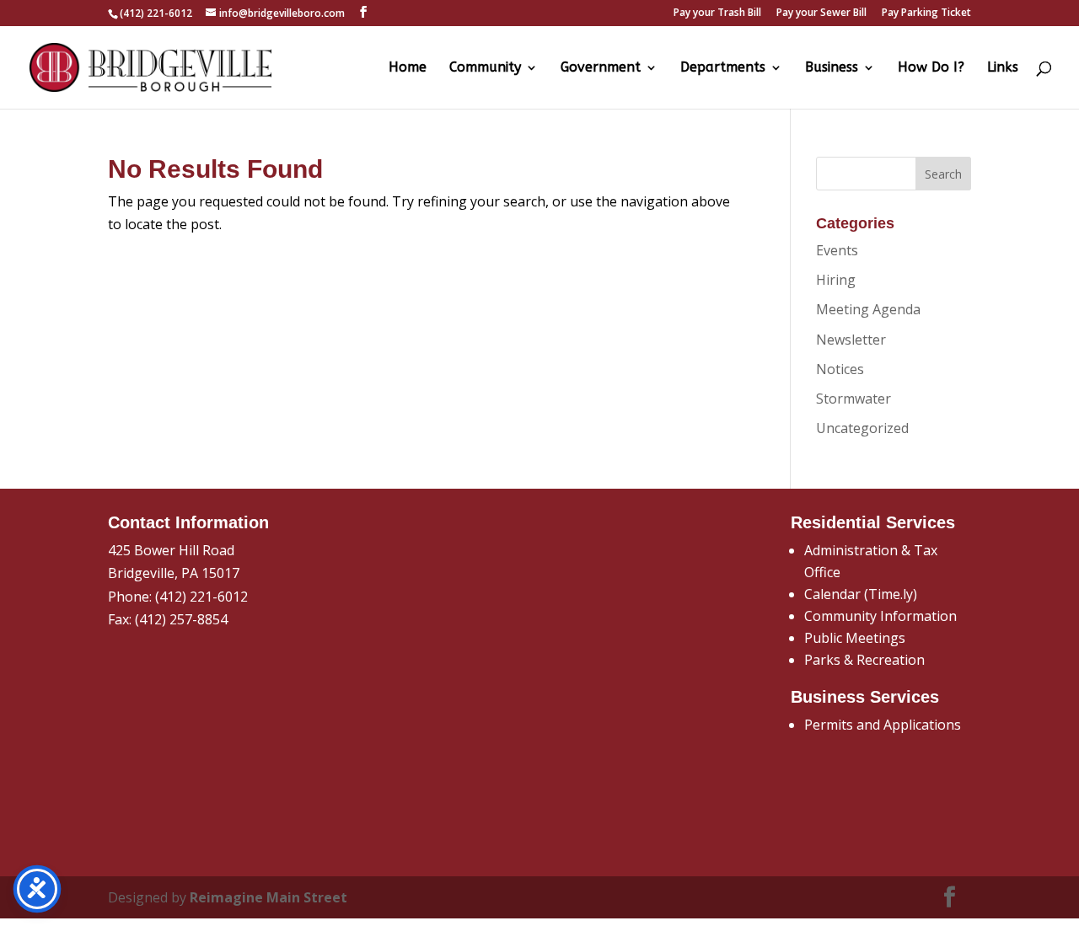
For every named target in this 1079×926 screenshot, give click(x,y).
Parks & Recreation (864, 659)
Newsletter (851, 339)
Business (831, 68)
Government (601, 68)
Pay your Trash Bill (717, 13)
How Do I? (931, 68)
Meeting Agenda (868, 309)
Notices (840, 369)
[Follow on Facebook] (950, 897)
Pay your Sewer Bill (821, 13)
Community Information (880, 616)
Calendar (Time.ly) (860, 594)
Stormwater (853, 398)
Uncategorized (862, 428)
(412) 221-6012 (201, 596)
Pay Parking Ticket (926, 13)
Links (1002, 68)
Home (408, 68)
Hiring (836, 279)
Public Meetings (854, 638)
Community (485, 68)
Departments (722, 68)
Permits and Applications (882, 724)
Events (837, 250)
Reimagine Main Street (268, 897)
